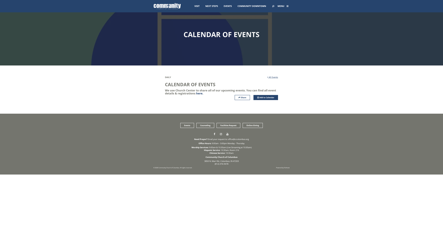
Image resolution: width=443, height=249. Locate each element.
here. (199, 93)
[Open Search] (273, 6)
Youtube (227, 134)
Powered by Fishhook (283, 168)
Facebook (215, 134)
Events (228, 6)
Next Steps (211, 6)
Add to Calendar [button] (266, 97)
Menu (281, 6)
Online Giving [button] (252, 125)
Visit (197, 6)
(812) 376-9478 (221, 164)
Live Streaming (233, 147)
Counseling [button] (205, 125)
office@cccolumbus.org (238, 139)
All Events (273, 77)
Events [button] (187, 125)
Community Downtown (252, 6)
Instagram (221, 134)
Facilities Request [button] (228, 125)
